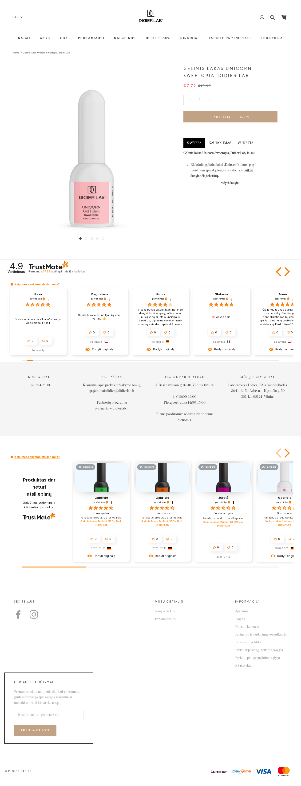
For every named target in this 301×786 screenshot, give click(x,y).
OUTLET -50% (158, 38)
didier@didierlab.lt (120, 391)
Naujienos (125, 38)
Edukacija (272, 38)
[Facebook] (18, 614)
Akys (45, 38)
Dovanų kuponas (247, 626)
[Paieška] (272, 17)
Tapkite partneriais (230, 38)
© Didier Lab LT (18, 771)
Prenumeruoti (35, 730)
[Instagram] (34, 614)
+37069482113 (39, 385)
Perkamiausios (165, 619)
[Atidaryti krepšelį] (284, 17)
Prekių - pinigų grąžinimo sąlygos (258, 658)
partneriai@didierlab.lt (112, 408)
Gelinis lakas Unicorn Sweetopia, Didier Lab (46, 52)
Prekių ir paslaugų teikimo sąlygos (259, 650)
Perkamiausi (91, 38)
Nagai (24, 38)
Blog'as (240, 619)
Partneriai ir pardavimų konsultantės (261, 634)
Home (16, 52)
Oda (64, 38)
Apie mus (241, 611)
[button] (279, 272)
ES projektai (244, 665)
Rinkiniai (189, 38)
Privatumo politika (248, 642)
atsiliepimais (63, 271)
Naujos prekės (165, 611)
